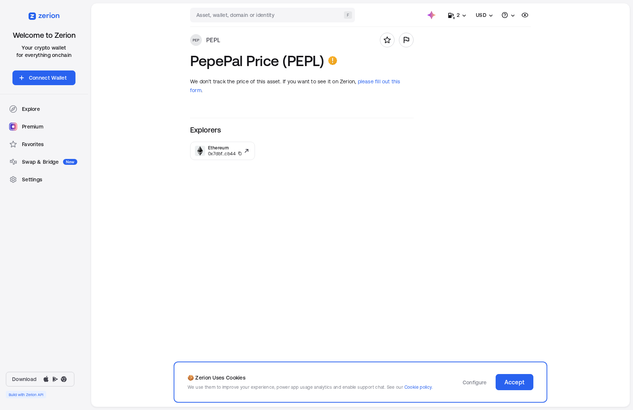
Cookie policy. (418, 387)
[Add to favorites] (387, 40)
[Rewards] (431, 15)
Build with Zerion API (26, 394)
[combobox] (273, 15)
